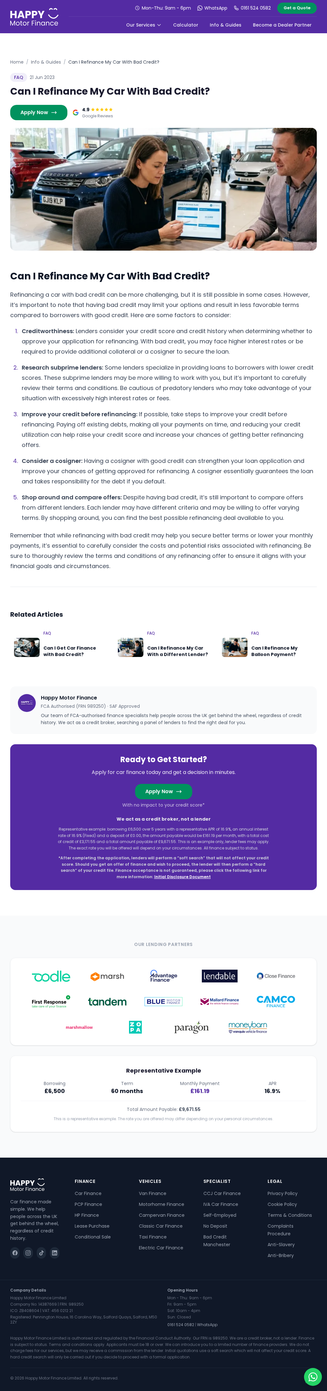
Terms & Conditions (290, 1215)
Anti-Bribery (281, 1255)
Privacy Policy (283, 1193)
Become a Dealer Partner (282, 25)
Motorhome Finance (161, 1204)
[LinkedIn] (54, 1253)
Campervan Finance (162, 1215)
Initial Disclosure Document (182, 876)
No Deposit (215, 1226)
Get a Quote (297, 8)
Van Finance (152, 1193)
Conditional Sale (93, 1237)
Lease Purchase (92, 1226)
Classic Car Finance (161, 1226)
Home (17, 62)
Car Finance (88, 1193)
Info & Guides (225, 25)
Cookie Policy (282, 1204)
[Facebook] (14, 1253)
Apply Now (34, 112)
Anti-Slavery (281, 1244)
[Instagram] (28, 1253)
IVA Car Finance (220, 1204)
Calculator (185, 25)
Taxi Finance (153, 1237)
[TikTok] (41, 1253)
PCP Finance (88, 1204)
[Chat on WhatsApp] (313, 1377)
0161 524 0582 (256, 8)
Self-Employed (219, 1215)
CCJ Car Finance (222, 1193)
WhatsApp (215, 8)
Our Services (140, 25)
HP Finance (87, 1215)
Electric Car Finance (161, 1248)
